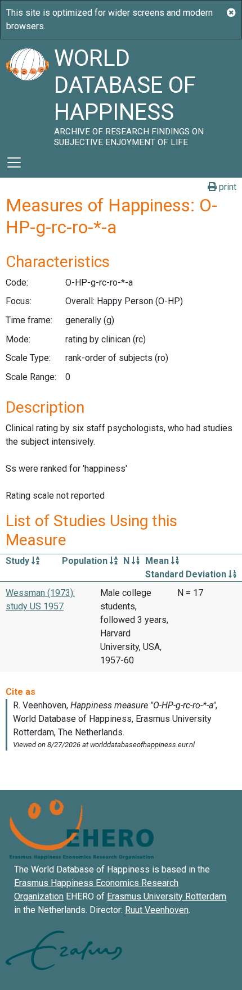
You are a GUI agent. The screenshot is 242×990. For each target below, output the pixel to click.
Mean (158, 560)
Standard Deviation (186, 574)
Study (19, 560)
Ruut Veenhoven (157, 910)
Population (86, 560)
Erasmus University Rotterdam (166, 896)
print (226, 187)
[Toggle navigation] (14, 162)
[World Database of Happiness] (27, 93)
